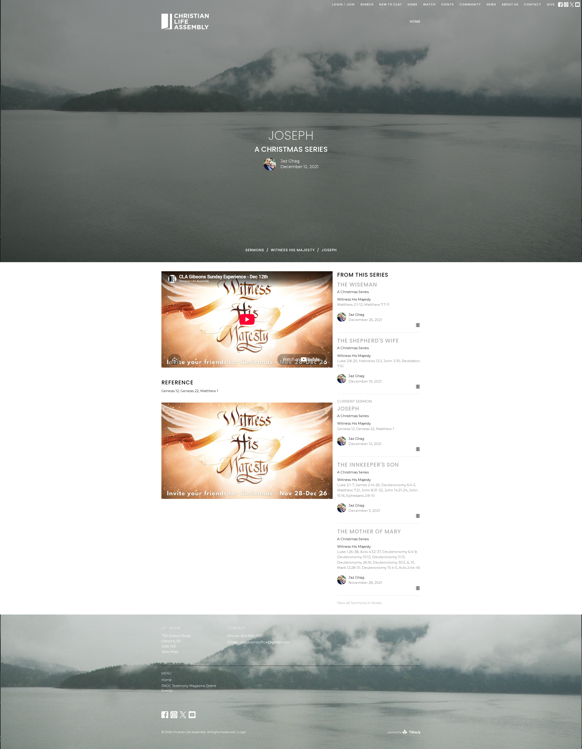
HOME (412, 4)
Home (415, 21)
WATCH (429, 4)
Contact (532, 4)
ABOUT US (510, 4)
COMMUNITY (470, 4)
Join (350, 4)
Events (167, 691)
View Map (169, 651)
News (491, 4)
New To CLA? (390, 4)
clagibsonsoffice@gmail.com (265, 642)
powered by (402, 736)
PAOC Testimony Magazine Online (188, 686)
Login (337, 4)
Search (367, 4)
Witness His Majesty (293, 250)
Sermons (254, 250)
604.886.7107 (252, 636)
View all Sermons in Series (359, 603)
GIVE (551, 4)
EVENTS (447, 4)
